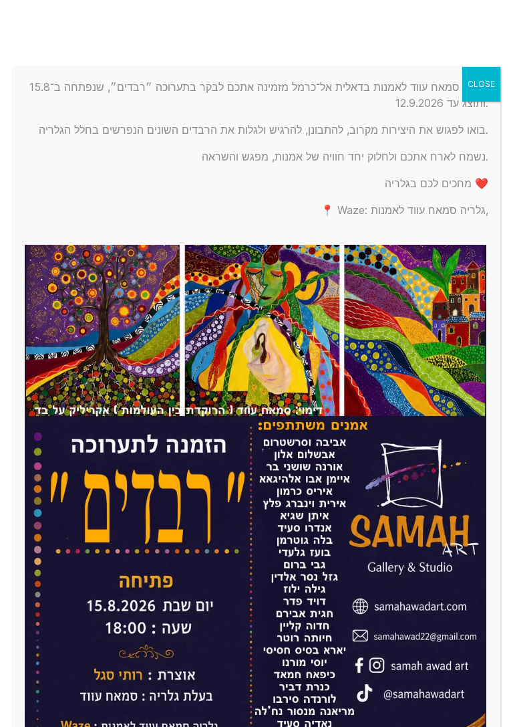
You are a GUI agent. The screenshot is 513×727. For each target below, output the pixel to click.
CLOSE (481, 84)
